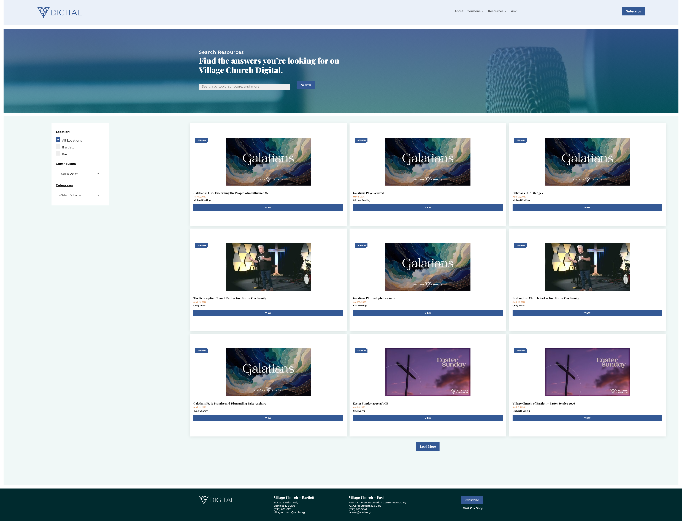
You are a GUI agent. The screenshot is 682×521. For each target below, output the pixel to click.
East (65, 154)
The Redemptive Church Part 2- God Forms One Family (229, 298)
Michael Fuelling (202, 200)
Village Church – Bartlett (294, 497)
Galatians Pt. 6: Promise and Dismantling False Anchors (229, 403)
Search (306, 85)
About (459, 11)
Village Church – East (366, 497)
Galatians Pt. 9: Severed (368, 193)
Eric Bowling (360, 305)
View (268, 207)
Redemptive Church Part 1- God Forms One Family (546, 298)
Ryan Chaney (200, 410)
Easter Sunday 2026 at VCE (370, 403)
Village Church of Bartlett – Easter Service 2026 (544, 403)
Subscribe (633, 11)
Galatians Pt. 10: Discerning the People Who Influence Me (231, 193)
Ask (513, 11)
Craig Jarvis (199, 305)
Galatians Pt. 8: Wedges (528, 193)
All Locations (72, 140)
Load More (428, 446)
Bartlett (68, 147)
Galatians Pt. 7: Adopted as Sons (374, 298)
